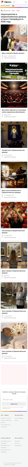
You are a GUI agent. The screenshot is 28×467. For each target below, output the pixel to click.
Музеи (18, 10)
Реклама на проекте (6, 418)
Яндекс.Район (18, 445)
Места (13, 10)
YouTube (17, 443)
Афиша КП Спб (6, 10)
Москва (16, 420)
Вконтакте (17, 441)
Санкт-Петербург (19, 418)
